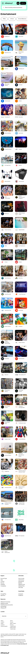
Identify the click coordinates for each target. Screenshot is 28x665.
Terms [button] (11, 620)
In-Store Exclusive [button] (5, 218)
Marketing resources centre (7, 604)
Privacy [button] (11, 622)
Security (2, 583)
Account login (4, 578)
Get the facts (21, 580)
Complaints (3, 586)
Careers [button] (2, 622)
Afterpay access (4, 603)
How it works (21, 578)
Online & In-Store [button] (19, 154)
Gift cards (20, 587)
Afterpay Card (21, 584)
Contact (2, 581)
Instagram (20, 594)
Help (2, 580)
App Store (3, 595)
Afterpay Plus (21, 586)
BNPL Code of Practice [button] (13, 624)
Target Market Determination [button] (13, 627)
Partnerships (3, 606)
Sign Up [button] (23, 3)
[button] (18, 3)
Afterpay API (3, 607)
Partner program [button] (4, 626)
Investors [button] (3, 624)
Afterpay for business (5, 601)
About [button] (2, 620)
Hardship (3, 584)
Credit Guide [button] (12, 629)
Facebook (20, 595)
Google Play (3, 594)
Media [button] (2, 623)
